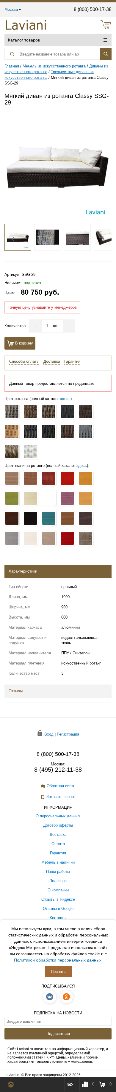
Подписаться (58, 1033)
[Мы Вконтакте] (49, 996)
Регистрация (68, 734)
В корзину (24, 343)
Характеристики (23, 571)
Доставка (51, 361)
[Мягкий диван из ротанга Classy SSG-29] (58, 165)
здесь (65, 398)
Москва (11, 9)
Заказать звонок (61, 796)
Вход (49, 734)
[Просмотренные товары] (71, 1084)
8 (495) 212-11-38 (58, 769)
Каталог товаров (24, 40)
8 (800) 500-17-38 (93, 9)
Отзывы (16, 691)
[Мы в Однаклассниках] (66, 996)
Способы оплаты (24, 361)
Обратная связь (61, 786)
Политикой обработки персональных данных (57, 960)
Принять (58, 971)
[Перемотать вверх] (12, 1084)
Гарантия (72, 361)
